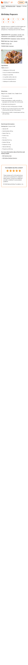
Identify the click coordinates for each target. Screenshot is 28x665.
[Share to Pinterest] (8, 22)
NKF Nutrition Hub (10, 6)
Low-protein (19, 36)
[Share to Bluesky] (23, 19)
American (11, 46)
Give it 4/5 (17, 171)
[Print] (3, 19)
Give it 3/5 (14, 171)
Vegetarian (13, 38)
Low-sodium (14, 34)
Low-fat (19, 34)
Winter (7, 43)
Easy (8, 41)
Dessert (15, 41)
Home (2, 6)
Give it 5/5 (20, 171)
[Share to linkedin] (13, 22)
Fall (10, 43)
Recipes (19, 6)
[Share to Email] (8, 19)
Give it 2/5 (10, 171)
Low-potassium (12, 36)
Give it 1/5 (7, 171)
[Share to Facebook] (13, 19)
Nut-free (23, 38)
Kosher (18, 38)
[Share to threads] (3, 22)
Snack (11, 41)
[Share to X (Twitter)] (18, 19)
